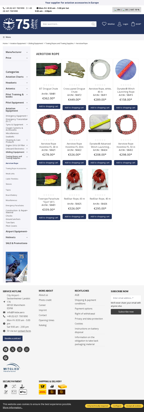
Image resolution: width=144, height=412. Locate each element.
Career (42, 305)
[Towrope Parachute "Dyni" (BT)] (48, 179)
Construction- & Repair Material (16, 211)
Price (8, 57)
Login (125, 24)
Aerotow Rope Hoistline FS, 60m (74, 145)
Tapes (8, 190)
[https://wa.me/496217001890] (27, 349)
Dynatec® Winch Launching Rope (126, 90)
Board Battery (11, 195)
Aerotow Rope (12, 163)
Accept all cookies (133, 406)
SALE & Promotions (16, 243)
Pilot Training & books (15, 95)
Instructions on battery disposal (87, 330)
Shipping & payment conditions (85, 301)
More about (46, 291)
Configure (117, 406)
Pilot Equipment (15, 102)
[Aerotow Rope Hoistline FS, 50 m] (125, 124)
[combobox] (65, 24)
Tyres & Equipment (14, 124)
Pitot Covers (11, 226)
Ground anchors (13, 219)
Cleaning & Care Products (13, 141)
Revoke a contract (13, 338)
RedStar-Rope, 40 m (100, 198)
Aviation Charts (14, 76)
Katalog (43, 325)
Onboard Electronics (15, 148)
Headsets (11, 82)
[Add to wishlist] (58, 62)
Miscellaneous (12, 133)
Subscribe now (126, 311)
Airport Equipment (16, 231)
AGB (77, 295)
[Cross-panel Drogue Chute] (74, 69)
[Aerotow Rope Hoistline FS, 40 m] (48, 124)
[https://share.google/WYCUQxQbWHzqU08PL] (5, 358)
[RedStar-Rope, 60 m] (74, 179)
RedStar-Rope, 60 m (74, 198)
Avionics (10, 88)
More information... (12, 407)
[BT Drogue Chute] (48, 69)
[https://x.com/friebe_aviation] (12, 349)
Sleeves (9, 184)
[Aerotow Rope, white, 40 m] (100, 69)
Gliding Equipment (15, 152)
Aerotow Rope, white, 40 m (100, 90)
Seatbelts (10, 136)
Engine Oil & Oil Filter (15, 145)
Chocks (9, 215)
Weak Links (10, 173)
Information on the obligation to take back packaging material (86, 341)
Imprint (43, 310)
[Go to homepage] (20, 24)
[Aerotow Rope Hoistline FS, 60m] (74, 124)
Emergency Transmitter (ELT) (16, 120)
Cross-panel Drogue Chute (74, 90)
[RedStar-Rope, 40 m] (100, 179)
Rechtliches (82, 291)
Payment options (83, 308)
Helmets (10, 237)
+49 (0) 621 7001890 (14, 8)
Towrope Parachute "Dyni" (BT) (48, 200)
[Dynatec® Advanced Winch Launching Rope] (100, 124)
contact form (24, 330)
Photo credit (45, 300)
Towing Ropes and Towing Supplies (14, 157)
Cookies (79, 323)
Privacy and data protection (89, 318)
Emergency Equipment (16, 116)
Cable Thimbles (12, 179)
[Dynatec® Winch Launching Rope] (125, 69)
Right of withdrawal (85, 313)
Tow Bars (10, 222)
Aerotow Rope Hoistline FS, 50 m (126, 145)
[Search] (93, 24)
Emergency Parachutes (15, 205)
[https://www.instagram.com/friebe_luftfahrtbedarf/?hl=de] (19, 349)
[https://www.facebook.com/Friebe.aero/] (5, 349)
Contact (43, 315)
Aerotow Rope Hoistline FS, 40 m (48, 145)
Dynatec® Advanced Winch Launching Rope (100, 145)
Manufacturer (14, 52)
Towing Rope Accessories (16, 168)
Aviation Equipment (12, 109)
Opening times (46, 320)
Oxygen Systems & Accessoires (14, 129)
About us (43, 295)
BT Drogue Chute (48, 88)
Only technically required (97, 406)
